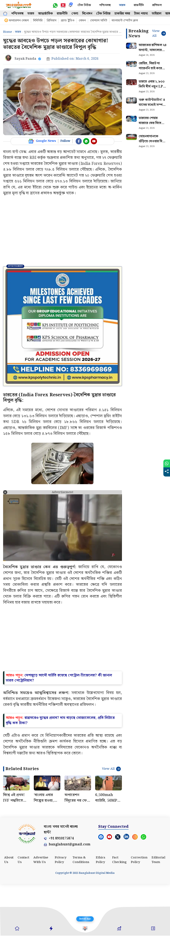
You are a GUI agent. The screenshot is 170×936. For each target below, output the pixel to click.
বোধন (82, 20)
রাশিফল (157, 5)
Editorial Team (158, 912)
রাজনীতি (139, 5)
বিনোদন (87, 13)
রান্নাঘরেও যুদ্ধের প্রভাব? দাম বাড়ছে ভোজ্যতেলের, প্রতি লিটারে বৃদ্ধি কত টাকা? (60, 772)
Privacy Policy (61, 912)
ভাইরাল (156, 13)
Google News (46, 141)
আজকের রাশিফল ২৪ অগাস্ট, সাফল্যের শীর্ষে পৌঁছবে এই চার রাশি (152, 53)
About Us (8, 912)
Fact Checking (119, 912)
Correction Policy (139, 912)
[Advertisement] (62, 231)
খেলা (75, 13)
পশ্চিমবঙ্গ (105, 5)
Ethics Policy (100, 912)
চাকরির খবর (122, 13)
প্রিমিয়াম (51, 20)
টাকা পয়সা (141, 13)
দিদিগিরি (37, 20)
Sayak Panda (25, 58)
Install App (85, 918)
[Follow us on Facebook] (79, 141)
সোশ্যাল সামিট (98, 20)
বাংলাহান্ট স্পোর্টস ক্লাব (125, 20)
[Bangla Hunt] (19, 5)
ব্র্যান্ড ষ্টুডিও (67, 20)
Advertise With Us (40, 912)
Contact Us (23, 912)
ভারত (122, 5)
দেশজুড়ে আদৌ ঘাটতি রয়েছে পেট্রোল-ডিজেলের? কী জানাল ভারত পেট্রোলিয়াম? (59, 729)
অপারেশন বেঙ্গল (19, 20)
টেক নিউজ (84, 5)
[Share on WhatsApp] (166, 463)
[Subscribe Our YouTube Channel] (94, 141)
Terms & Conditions (81, 912)
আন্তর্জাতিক (45, 13)
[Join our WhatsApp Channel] (86, 141)
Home (7, 31)
